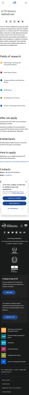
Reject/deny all (14, 203)
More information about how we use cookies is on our (13, 192)
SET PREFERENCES (13, 208)
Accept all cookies (14, 198)
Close (26, 181)
